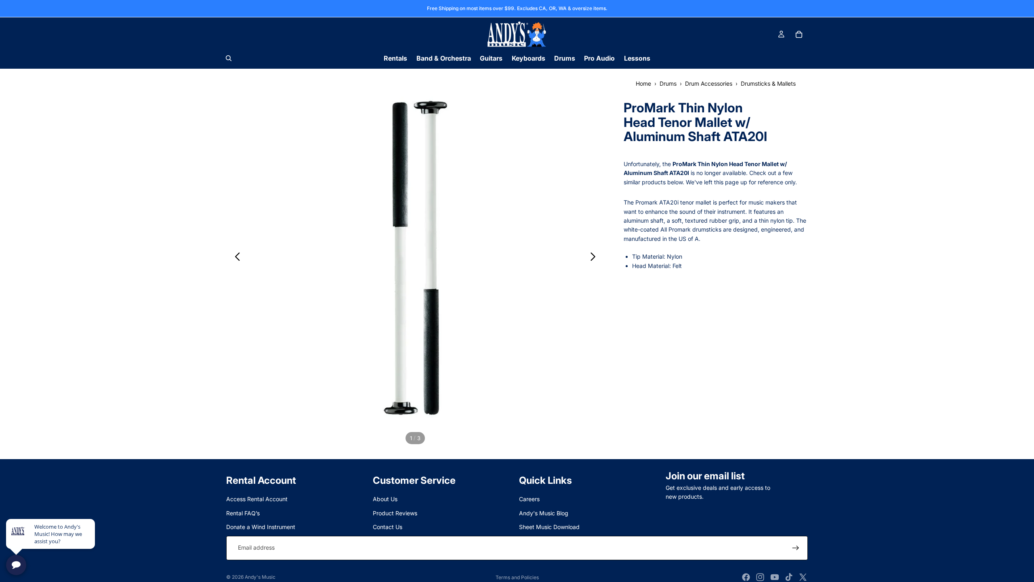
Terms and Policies (517, 577)
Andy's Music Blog (543, 513)
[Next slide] (595, 258)
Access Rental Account (257, 499)
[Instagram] (760, 577)
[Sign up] (795, 548)
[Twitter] (803, 577)
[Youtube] (775, 577)
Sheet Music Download (549, 527)
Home (643, 83)
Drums (668, 83)
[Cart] (799, 34)
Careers (529, 499)
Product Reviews (395, 513)
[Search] (228, 58)
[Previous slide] (235, 258)
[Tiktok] (789, 577)
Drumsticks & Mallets (768, 83)
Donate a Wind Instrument (260, 527)
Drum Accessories (708, 83)
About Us (385, 499)
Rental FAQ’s (243, 513)
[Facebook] (746, 577)
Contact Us (387, 527)
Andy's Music (260, 577)
